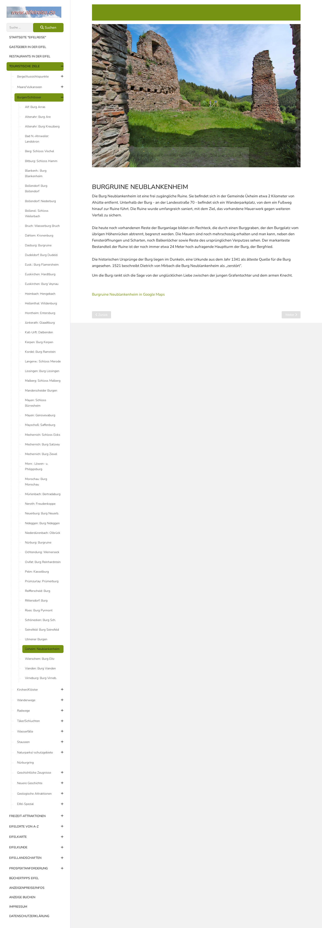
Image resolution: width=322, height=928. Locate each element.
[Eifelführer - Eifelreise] (35, 12)
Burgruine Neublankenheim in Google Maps (128, 294)
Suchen (50, 27)
